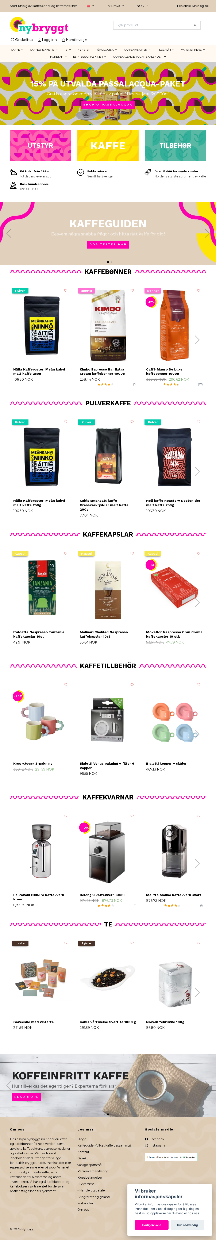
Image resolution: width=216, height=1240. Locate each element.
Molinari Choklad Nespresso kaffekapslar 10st (104, 634)
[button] (104, 261)
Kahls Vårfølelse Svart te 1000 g (108, 1022)
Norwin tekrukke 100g (165, 1022)
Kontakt (83, 1152)
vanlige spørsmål (89, 1165)
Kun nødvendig (187, 1225)
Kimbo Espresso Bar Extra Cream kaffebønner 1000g (102, 371)
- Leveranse (85, 1184)
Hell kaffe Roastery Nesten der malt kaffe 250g (173, 503)
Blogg (81, 1139)
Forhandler (85, 1203)
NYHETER (83, 49)
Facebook (156, 1139)
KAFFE (15, 49)
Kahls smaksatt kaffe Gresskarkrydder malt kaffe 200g (104, 505)
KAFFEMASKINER (135, 49)
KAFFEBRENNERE (42, 49)
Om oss (83, 1210)
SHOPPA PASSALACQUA (108, 104)
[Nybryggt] (59, 25)
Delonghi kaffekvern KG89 (102, 895)
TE (65, 49)
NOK (141, 6)
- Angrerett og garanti (93, 1197)
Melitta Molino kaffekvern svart (173, 895)
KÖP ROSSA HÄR (108, 245)
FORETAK (56, 56)
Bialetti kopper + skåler (166, 763)
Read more (26, 1096)
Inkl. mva (114, 6)
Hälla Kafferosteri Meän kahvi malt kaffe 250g (39, 371)
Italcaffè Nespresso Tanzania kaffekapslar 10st (38, 634)
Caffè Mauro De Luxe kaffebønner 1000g (164, 371)
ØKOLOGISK (105, 49)
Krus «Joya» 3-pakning (33, 763)
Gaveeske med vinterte (33, 1022)
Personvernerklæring (92, 1171)
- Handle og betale (91, 1190)
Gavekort (84, 1158)
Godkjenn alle (151, 1225)
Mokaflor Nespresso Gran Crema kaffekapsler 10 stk (174, 634)
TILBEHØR (164, 49)
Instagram (157, 1145)
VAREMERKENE (191, 49)
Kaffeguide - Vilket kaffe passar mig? (104, 1145)
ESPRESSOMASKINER (88, 56)
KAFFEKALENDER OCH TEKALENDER (137, 56)
